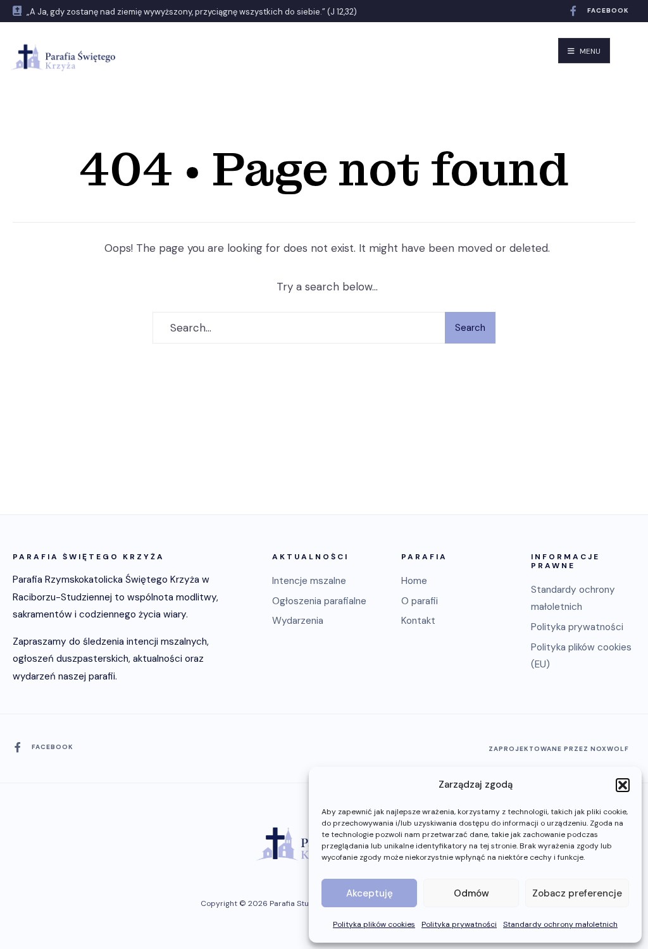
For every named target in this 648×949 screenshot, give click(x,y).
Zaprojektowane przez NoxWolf (559, 749)
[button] (622, 785)
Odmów (471, 893)
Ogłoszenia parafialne (319, 601)
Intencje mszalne (309, 580)
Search (470, 327)
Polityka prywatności (459, 924)
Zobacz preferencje (577, 893)
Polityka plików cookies (374, 924)
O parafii (419, 601)
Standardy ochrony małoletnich (560, 924)
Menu (589, 51)
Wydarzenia (297, 620)
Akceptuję (369, 893)
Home (414, 580)
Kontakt (418, 620)
